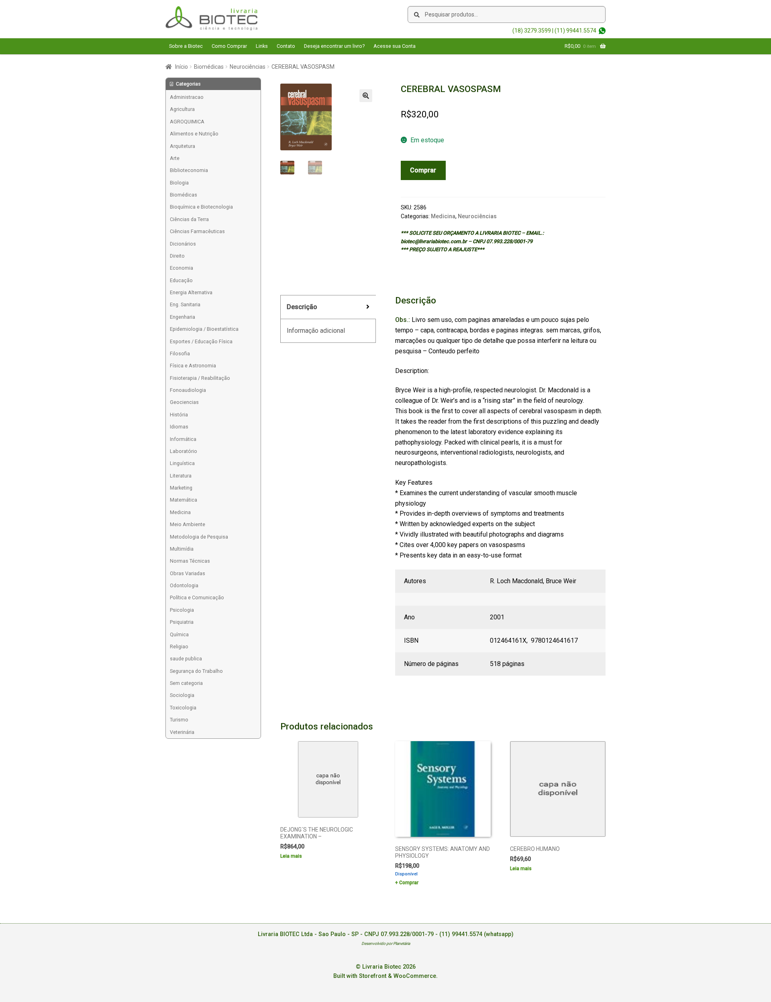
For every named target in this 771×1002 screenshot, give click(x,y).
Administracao (187, 97)
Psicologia (182, 610)
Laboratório (183, 451)
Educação (181, 280)
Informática (183, 439)
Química (179, 634)
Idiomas (179, 427)
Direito (177, 256)
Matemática (183, 500)
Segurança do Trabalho (196, 671)
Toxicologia (183, 708)
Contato (286, 46)
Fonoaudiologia (188, 390)
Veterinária (182, 732)
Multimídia (182, 549)
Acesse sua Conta (394, 46)
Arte (174, 158)
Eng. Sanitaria (185, 304)
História (179, 415)
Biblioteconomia (189, 170)
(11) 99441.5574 (575, 30)
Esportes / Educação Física (201, 341)
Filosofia (180, 353)
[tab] (328, 307)
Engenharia (182, 317)
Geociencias (184, 402)
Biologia (179, 183)
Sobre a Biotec (186, 46)
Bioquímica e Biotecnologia (201, 207)
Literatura (181, 476)
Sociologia (182, 695)
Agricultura (182, 109)
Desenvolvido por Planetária (385, 943)
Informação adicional (316, 330)
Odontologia (184, 585)
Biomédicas (209, 67)
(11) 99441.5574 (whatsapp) (476, 934)
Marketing (181, 488)
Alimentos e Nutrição (194, 134)
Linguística (182, 463)
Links (262, 46)
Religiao (179, 646)
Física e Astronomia (193, 366)
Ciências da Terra (189, 219)
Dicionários (183, 244)
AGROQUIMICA (187, 122)
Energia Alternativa (191, 292)
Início (181, 67)
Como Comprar (229, 46)
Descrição (302, 307)
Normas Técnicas (190, 561)
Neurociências (247, 67)
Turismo (179, 720)
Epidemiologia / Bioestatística (204, 329)
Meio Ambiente (187, 524)
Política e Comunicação (197, 597)
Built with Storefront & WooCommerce (384, 976)
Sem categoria (186, 683)
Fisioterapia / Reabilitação (200, 378)
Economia (181, 268)
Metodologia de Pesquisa (199, 537)
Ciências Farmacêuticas (197, 231)
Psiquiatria (182, 622)
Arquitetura (182, 146)
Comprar (423, 170)
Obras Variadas (187, 573)
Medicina (443, 216)
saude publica (186, 659)
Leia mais (291, 856)
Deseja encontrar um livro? (334, 46)
